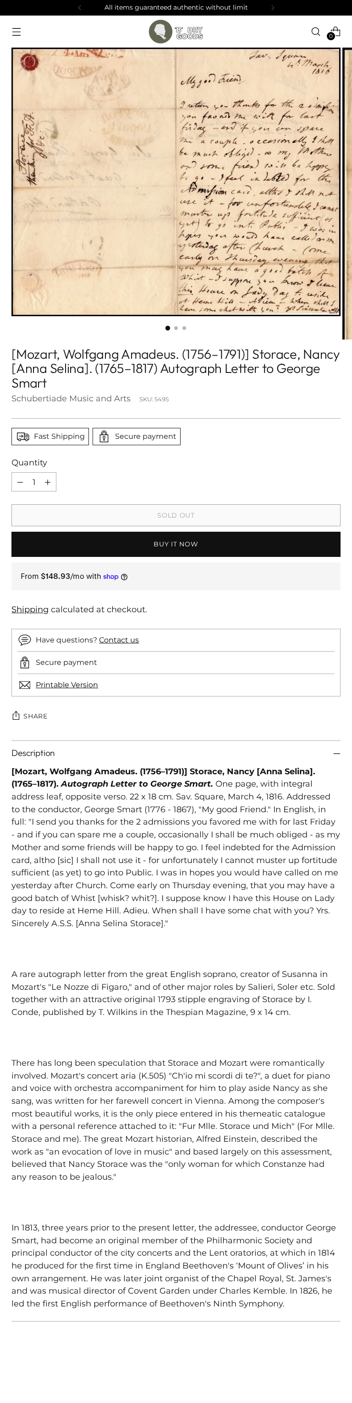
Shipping (30, 609)
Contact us (119, 639)
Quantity (29, 462)
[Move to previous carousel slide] (311, 1372)
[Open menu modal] (16, 31)
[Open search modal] (316, 31)
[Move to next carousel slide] (333, 1371)
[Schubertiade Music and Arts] (176, 31)
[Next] (273, 8)
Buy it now (176, 544)
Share (35, 716)
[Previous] (80, 8)
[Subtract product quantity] (20, 482)
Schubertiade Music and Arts (71, 398)
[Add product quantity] (47, 482)
